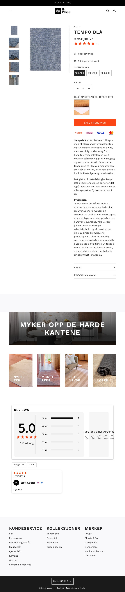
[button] (61, 418)
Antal (77, 82)
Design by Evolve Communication (71, 588)
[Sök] (107, 10)
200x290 (105, 73)
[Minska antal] (77, 88)
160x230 (92, 73)
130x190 (79, 73)
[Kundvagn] (114, 10)
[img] (84, 44)
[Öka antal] (89, 88)
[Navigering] (10, 10)
